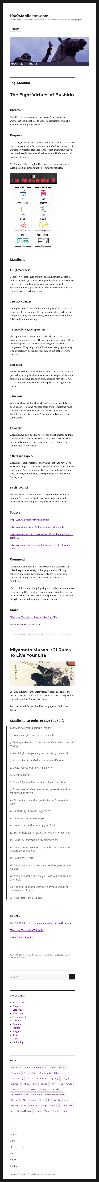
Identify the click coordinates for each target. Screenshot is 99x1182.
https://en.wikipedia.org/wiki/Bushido (29, 519)
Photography (29, 1100)
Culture (30, 1078)
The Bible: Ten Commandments (26, 624)
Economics (18, 1009)
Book (62, 1067)
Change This (29, 1073)
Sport (15, 1038)
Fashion (43, 1084)
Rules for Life (55, 955)
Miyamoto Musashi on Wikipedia (27, 930)
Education (18, 1013)
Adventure (16, 1067)
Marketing (36, 1095)
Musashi (45, 955)
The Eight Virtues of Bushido (42, 94)
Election (15, 1084)
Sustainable (66, 1105)
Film (53, 1084)
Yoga (64, 1111)
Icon (23, 1089)
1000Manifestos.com (29, 16)
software (33, 1105)
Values (38, 1111)
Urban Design (24, 1111)
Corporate (18, 1006)
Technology (19, 1042)
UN (12, 1111)
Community (17, 1078)
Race (41, 1100)
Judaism (56, 1089)
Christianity (45, 1073)
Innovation (43, 1089)
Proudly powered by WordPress (42, 1174)
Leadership (16, 1095)
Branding (15, 1073)
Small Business (18, 1105)
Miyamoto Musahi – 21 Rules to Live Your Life (33, 617)
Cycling (55, 1078)
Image (31, 1089)
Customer (42, 1078)
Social (16, 1035)
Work (56, 1111)
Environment (19, 1017)
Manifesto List (17, 1147)
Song (44, 1105)
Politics (16, 1028)
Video (47, 1111)
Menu (15, 29)
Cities (57, 1073)
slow (66, 1100)
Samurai (48, 635)
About (13, 1153)
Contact (14, 1166)
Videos (13, 1134)
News (13, 1160)
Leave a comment (62, 635)
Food (60, 1084)
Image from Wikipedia (21, 937)
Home (13, 1128)
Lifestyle (31, 635)
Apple (28, 1067)
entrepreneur (29, 1084)
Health (14, 1089)
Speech (53, 1105)
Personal (39, 635)
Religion (17, 1031)
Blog (12, 1141)
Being (53, 1067)
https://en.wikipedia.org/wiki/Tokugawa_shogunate (37, 527)
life (26, 1095)
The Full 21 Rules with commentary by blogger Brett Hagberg (41, 923)
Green (69, 1084)
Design (65, 1078)
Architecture (40, 1067)
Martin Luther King (54, 1095)
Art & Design (19, 1002)
